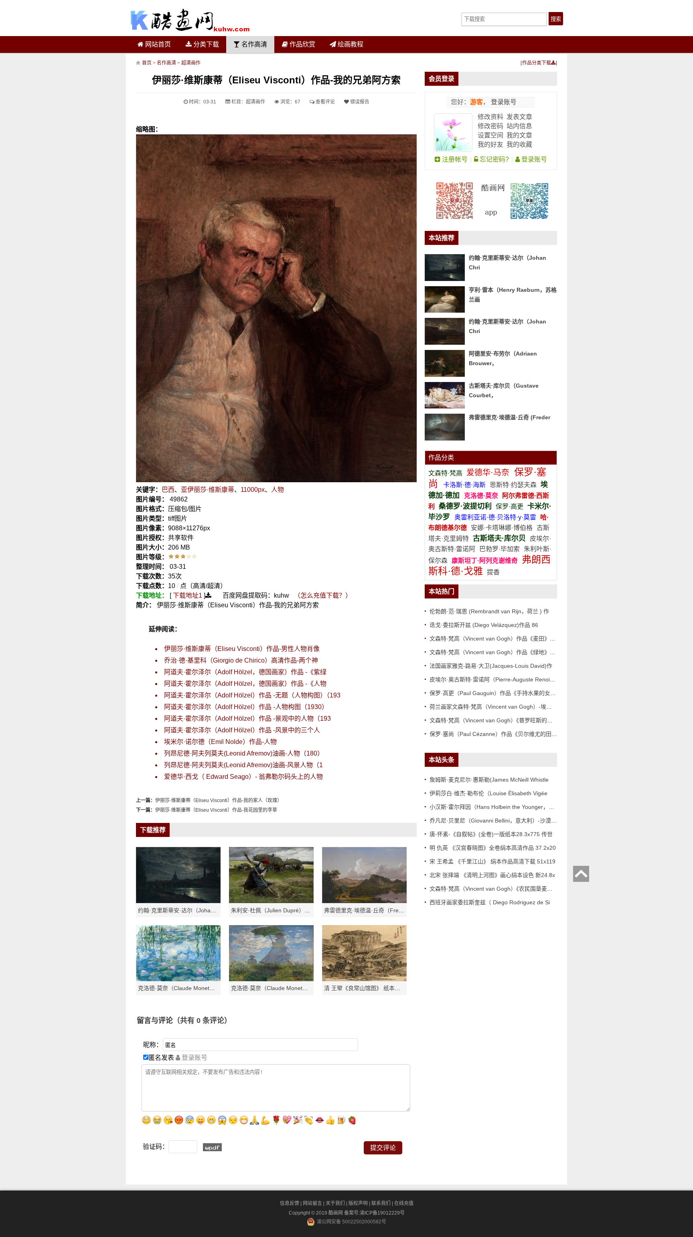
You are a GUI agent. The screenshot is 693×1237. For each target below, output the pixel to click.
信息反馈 (289, 1203)
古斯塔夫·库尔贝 (499, 538)
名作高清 (253, 44)
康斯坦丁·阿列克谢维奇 (485, 560)
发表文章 (519, 116)
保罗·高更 (509, 506)
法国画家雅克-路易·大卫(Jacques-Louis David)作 (491, 666)
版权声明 (358, 1203)
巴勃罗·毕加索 (499, 549)
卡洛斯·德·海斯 (465, 484)
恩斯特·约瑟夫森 (514, 484)
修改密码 (490, 126)
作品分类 (441, 457)
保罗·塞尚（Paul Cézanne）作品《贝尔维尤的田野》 (496, 734)
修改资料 (490, 116)
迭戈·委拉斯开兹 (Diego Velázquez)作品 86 (484, 625)
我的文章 (519, 135)
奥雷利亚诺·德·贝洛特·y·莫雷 (496, 517)
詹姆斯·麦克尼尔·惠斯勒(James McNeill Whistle (489, 779)
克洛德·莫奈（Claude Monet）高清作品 (187, 988)
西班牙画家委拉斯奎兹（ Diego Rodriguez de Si (490, 902)
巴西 (168, 489)
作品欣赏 (301, 44)
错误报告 (359, 102)
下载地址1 (187, 595)
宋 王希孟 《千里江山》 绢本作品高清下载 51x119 (492, 861)
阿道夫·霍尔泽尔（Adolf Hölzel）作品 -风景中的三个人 (242, 730)
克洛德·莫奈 (481, 495)
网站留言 (312, 1203)
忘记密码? (493, 159)
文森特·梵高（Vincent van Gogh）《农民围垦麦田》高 (497, 888)
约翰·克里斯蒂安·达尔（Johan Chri (182, 910)
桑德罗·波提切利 (465, 506)
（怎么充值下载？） (323, 595)
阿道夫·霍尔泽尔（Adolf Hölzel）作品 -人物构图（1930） (246, 706)
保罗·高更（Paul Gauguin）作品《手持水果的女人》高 (498, 693)
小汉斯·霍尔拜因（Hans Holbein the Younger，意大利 (497, 807)
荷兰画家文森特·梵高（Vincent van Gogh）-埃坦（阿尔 (499, 706)
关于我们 (335, 1203)
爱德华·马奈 (489, 472)
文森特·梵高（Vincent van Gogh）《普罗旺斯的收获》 (497, 720)
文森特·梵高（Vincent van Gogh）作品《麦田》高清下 (498, 638)
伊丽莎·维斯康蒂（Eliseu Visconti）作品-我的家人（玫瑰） (218, 800)
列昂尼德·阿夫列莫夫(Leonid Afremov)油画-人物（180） (244, 753)
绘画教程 (349, 44)
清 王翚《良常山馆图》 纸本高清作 (367, 988)
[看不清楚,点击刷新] (212, 1147)
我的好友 (490, 144)
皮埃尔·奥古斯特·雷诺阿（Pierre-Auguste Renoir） (493, 679)
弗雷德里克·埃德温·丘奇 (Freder (509, 417)
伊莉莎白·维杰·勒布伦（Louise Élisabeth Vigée (488, 793)
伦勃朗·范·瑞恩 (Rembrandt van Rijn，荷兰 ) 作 (489, 611)
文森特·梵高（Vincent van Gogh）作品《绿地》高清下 (498, 652)
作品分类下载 (536, 63)
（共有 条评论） (202, 1021)
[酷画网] (190, 20)
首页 (147, 63)
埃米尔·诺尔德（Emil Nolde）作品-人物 (220, 741)
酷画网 (336, 1213)
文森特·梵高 (446, 473)
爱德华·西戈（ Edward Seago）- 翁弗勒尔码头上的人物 (243, 776)
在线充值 (403, 1203)
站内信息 (519, 126)
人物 (277, 489)
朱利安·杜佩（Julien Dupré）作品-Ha (278, 910)
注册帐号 (454, 159)
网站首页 (157, 44)
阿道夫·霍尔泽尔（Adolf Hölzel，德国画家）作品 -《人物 (245, 683)
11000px (253, 489)
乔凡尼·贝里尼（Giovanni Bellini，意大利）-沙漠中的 (496, 820)
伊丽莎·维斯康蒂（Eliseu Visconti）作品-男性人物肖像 (242, 648)
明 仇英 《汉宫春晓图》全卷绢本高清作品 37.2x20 (493, 848)
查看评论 (324, 102)
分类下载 (205, 44)
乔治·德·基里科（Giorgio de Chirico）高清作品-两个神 (241, 660)
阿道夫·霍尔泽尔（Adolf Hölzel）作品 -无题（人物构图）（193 (252, 695)
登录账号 (503, 102)
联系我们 (381, 1203)
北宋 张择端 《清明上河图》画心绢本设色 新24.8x (492, 875)
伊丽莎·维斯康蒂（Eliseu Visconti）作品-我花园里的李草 (216, 810)
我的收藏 (519, 144)
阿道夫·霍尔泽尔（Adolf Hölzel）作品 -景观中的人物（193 (247, 718)
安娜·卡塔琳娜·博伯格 (502, 527)
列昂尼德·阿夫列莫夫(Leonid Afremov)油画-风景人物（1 (243, 765)
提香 (493, 572)
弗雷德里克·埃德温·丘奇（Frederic (367, 910)
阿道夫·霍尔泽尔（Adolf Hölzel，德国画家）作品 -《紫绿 (245, 672)
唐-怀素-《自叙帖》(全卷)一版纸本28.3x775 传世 (491, 834)
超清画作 (191, 63)
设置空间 (490, 135)
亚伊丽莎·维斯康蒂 (207, 489)
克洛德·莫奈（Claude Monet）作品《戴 (280, 988)
